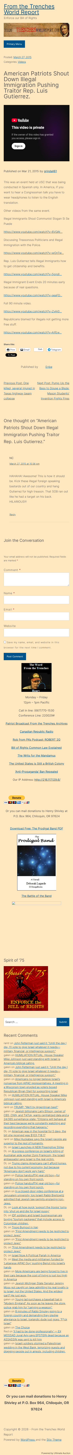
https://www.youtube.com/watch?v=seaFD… (33, 295)
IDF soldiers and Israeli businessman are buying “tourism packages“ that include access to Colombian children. (34, 1219)
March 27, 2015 (22, 57)
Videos (22, 61)
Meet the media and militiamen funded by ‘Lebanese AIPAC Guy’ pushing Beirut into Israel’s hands (34, 1263)
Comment (12, 570)
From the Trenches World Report (29, 9)
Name (8, 593)
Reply (13, 514)
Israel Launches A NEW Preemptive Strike (38, 1147)
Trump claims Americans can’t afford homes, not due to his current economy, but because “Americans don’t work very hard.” (35, 1167)
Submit (63, 1021)
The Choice (22, 1327)
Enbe (49, 367)
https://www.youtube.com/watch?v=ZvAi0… (33, 311)
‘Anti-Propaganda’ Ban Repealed (36, 771)
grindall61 (50, 171)
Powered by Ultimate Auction (55, 1453)
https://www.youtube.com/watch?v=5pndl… (33, 274)
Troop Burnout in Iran (25, 1227)
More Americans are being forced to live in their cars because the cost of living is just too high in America (36, 1275)
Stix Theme (54, 1439)
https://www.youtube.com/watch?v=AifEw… (33, 332)
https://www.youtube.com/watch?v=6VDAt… (33, 232)
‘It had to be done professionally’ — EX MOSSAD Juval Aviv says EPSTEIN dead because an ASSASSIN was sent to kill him (36, 1335)
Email (8, 609)
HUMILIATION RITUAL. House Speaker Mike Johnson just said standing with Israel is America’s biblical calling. (34, 1059)
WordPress (28, 1439)
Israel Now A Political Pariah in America (36, 1255)
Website (10, 626)
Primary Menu (14, 44)
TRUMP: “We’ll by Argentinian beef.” (36, 1107)
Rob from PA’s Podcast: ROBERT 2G (36, 739)
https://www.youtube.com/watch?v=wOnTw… (34, 253)
